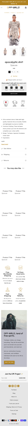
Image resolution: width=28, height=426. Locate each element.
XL (17, 72)
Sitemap (14, 414)
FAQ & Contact (14, 400)
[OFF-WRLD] (13, 7)
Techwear (14, 390)
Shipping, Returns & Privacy (14, 407)
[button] (4, 52)
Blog (14, 393)
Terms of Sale (14, 410)
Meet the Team (9, 362)
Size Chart (15, 76)
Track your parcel (14, 404)
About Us (14, 397)
